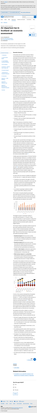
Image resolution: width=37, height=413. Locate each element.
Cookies (14, 403)
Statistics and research (21, 19)
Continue (15, 393)
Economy (4, 39)
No (15, 387)
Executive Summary (5, 52)
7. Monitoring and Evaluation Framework (5, 73)
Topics (5, 19)
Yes (15, 384)
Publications (14, 19)
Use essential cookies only (14, 12)
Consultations (29, 19)
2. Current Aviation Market (5, 58)
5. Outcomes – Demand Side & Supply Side (6, 67)
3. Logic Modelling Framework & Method (5, 62)
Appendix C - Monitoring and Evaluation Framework (5, 86)
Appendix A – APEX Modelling (5, 79)
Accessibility (2, 403)
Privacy (31, 403)
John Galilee (16, 367)
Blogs (34, 19)
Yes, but (16, 390)
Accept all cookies (5, 12)
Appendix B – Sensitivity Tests (4, 82)
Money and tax (8, 39)
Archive (7, 403)
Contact (10, 403)
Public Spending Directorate (8, 38)
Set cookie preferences (25, 12)
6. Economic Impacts (5, 70)
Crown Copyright (19, 403)
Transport (11, 39)
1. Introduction (4, 55)
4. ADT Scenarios (4, 64)
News (9, 19)
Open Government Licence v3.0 (17, 407)
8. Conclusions (4, 76)
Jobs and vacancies (26, 403)
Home (2, 22)
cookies (5, 1)
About (2, 19)
